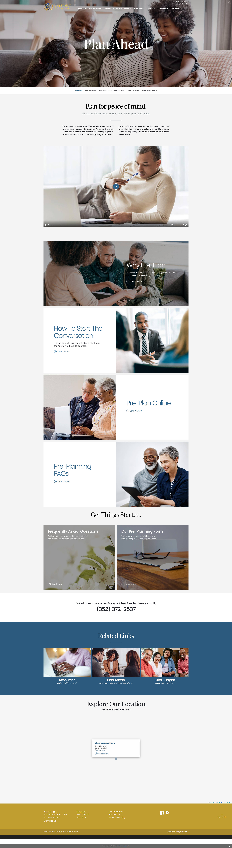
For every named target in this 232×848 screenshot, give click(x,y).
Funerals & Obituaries (55, 814)
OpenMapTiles (220, 802)
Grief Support (165, 680)
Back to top (222, 817)
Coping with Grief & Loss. (165, 683)
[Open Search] (229, 2)
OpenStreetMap (228, 802)
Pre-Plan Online (148, 403)
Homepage (50, 811)
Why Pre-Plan (145, 265)
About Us (81, 817)
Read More (57, 584)
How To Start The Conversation (78, 332)
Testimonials (116, 811)
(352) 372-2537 (182, 4)
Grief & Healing (117, 817)
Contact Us (50, 820)
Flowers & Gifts (52, 817)
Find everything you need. (67, 683)
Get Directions (103, 754)
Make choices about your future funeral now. (116, 683)
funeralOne (184, 832)
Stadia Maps (212, 802)
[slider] (109, 225)
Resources (67, 680)
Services (81, 811)
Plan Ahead (116, 680)
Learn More (136, 281)
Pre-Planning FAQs (72, 470)
